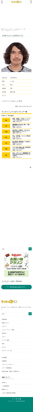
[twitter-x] (14, 399)
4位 (6, 155)
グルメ (4, 336)
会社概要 (4, 357)
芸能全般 (4, 319)
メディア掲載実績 (7, 368)
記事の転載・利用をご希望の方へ (11, 371)
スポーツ (4, 326)
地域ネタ (4, 333)
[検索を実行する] (30, 248)
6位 (6, 137)
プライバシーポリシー (8, 364)
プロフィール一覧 (7, 350)
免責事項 (4, 361)
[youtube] (20, 399)
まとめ (4, 347)
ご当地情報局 (5, 386)
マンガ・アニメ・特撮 (8, 329)
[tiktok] (18, 399)
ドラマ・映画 (5, 340)
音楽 (3, 343)
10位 (6, 132)
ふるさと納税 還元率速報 (8, 393)
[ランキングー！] (16, 2)
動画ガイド (5, 389)
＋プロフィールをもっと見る (11, 101)
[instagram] (16, 399)
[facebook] (12, 399)
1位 (6, 143)
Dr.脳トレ (4, 382)
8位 (6, 120)
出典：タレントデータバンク (23, 106)
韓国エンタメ (5, 323)
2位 (6, 126)
